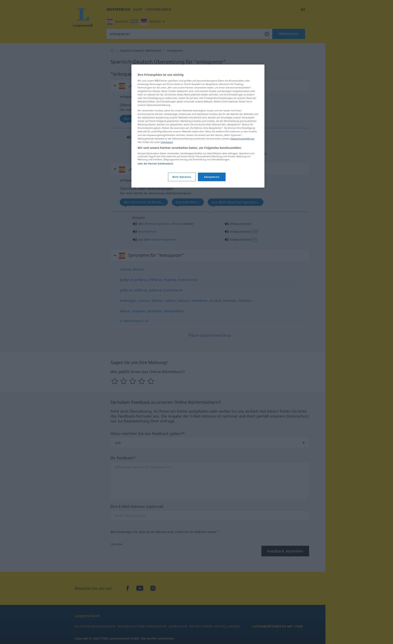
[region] (197, 126)
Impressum (167, 141)
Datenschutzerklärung (242, 138)
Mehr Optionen (181, 176)
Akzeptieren (211, 176)
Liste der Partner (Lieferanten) (155, 163)
